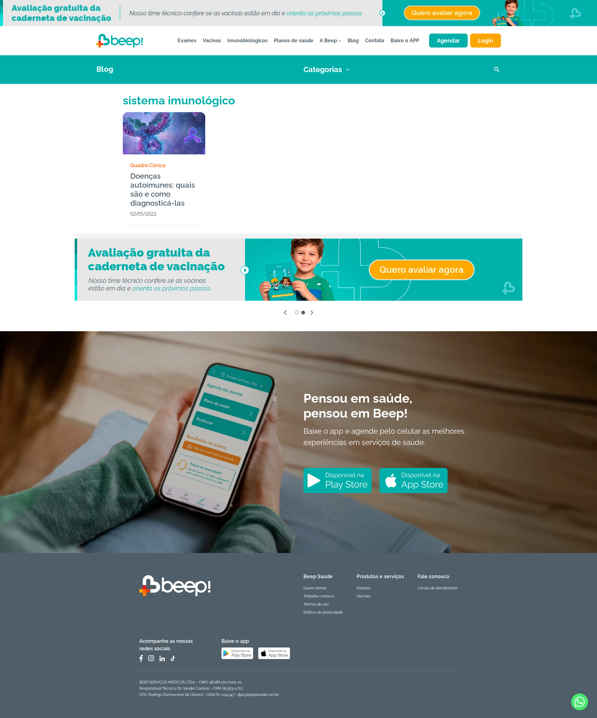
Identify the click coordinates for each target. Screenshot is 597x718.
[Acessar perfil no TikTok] (172, 658)
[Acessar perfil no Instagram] (151, 658)
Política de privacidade (323, 612)
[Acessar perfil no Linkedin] (162, 658)
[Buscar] (497, 69)
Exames (363, 588)
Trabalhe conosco (318, 596)
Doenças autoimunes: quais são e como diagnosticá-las (162, 189)
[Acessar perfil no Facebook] (141, 658)
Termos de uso (316, 604)
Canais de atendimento (438, 588)
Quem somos (314, 588)
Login (485, 40)
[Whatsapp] (579, 701)
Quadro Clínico (148, 165)
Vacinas (363, 596)
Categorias (322, 69)
